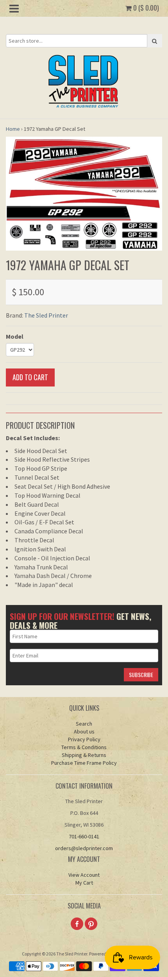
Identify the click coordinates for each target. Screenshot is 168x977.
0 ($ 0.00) (145, 8)
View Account (84, 874)
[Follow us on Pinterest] (91, 923)
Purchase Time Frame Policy (84, 762)
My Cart (84, 882)
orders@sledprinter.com (84, 848)
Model (14, 336)
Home (13, 128)
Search (84, 723)
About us (84, 731)
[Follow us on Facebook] (77, 923)
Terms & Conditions (84, 747)
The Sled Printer (46, 315)
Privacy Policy (84, 739)
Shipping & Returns (84, 754)
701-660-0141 (84, 836)
